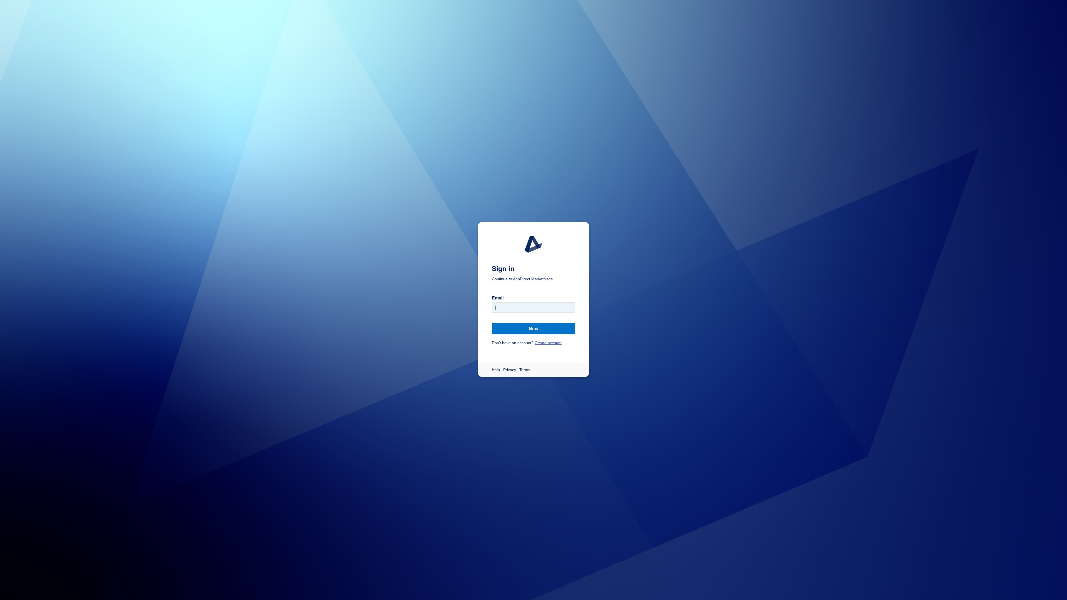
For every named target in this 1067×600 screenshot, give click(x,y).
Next (534, 328)
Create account (548, 343)
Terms (524, 370)
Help (496, 370)
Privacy (509, 370)
